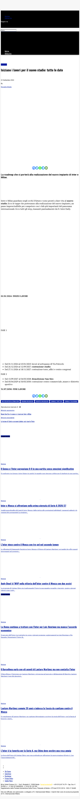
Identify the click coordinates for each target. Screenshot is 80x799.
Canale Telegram (71, 401)
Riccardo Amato (6, 87)
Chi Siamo (8, 771)
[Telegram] (43, 168)
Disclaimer (8, 776)
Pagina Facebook (27, 401)
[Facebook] (33, 168)
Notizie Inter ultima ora (10, 401)
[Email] (46, 168)
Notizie (7, 16)
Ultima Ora (8, 18)
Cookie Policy (9, 781)
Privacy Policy (9, 778)
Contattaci (8, 774)
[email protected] (46, 784)
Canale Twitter (56, 401)
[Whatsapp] (40, 168)
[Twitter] (36, 168)
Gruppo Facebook (42, 401)
